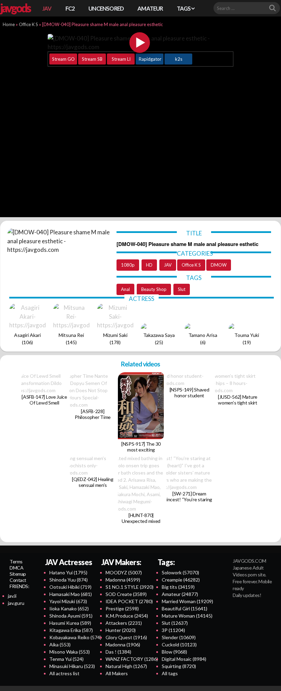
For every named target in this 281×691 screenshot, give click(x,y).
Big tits (178, 587)
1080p (128, 265)
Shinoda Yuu (68, 580)
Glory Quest (126, 637)
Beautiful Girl (184, 608)
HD (149, 265)
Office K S (28, 24)
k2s (178, 59)
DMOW (219, 265)
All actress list (64, 673)
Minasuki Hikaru (72, 666)
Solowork (180, 572)
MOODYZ (124, 572)
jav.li (12, 596)
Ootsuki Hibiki (70, 587)
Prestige (122, 608)
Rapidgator (150, 59)
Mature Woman (187, 616)
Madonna (123, 580)
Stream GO (63, 59)
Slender (179, 637)
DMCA (16, 568)
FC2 (70, 8)
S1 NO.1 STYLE (130, 587)
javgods (15, 8)
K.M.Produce (127, 616)
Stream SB (92, 59)
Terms (16, 561)
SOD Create (126, 594)
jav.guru (16, 603)
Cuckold (179, 644)
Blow (174, 652)
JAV (47, 8)
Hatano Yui (68, 572)
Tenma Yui (66, 659)
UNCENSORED (106, 8)
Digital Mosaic (184, 659)
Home (9, 24)
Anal (125, 289)
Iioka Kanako (69, 608)
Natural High (126, 666)
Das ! (118, 652)
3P (173, 630)
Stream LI (121, 59)
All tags (170, 673)
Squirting (179, 666)
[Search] (272, 8)
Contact (18, 580)
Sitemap (18, 574)
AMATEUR (150, 8)
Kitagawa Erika (71, 630)
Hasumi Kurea (70, 623)
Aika (60, 644)
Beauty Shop (154, 289)
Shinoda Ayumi (71, 616)
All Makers (117, 673)
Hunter (121, 630)
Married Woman (187, 601)
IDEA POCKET (129, 601)
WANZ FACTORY (132, 659)
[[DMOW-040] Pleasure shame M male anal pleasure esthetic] (140, 42)
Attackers (124, 623)
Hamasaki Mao (70, 594)
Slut (181, 289)
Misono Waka (69, 652)
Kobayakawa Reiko (75, 637)
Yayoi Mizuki (68, 601)
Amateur (180, 594)
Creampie (181, 580)
